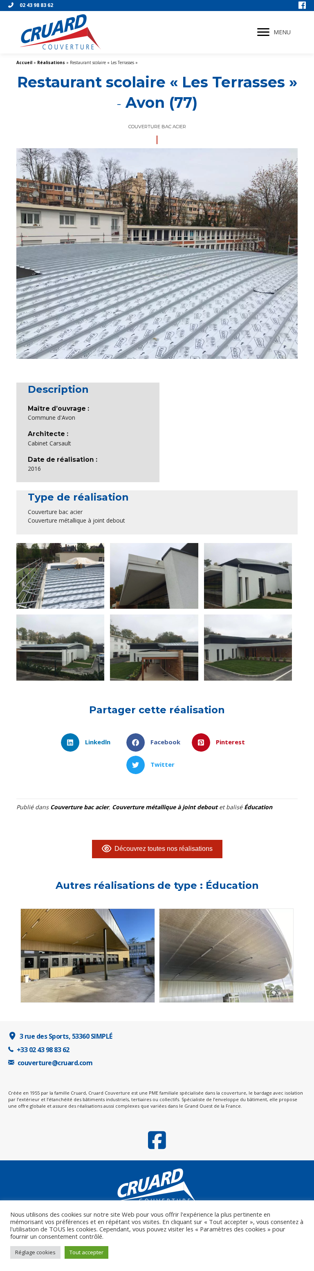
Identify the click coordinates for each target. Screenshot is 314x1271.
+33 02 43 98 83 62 (43, 1049)
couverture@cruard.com (55, 1062)
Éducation (258, 807)
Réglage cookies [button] (35, 1252)
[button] (263, 32)
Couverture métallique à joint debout (165, 807)
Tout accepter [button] (86, 1252)
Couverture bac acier (79, 807)
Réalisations (51, 62)
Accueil (24, 62)
